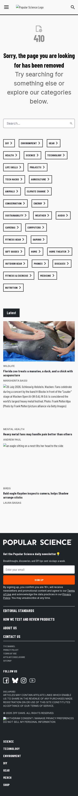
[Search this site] (73, 7)
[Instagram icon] (23, 680)
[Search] (71, 123)
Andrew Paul (12, 439)
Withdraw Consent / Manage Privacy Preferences (40, 718)
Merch (7, 777)
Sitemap (7, 660)
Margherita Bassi (15, 380)
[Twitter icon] (15, 680)
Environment (12, 756)
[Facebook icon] (6, 680)
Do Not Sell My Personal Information (29, 721)
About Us (10, 628)
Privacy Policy (10, 649)
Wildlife (9, 366)
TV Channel (9, 646)
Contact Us (11, 636)
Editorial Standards (18, 610)
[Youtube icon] (32, 680)
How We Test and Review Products (29, 619)
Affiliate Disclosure (14, 657)
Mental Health (13, 429)
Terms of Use (10, 653)
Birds (7, 488)
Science (8, 741)
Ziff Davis (19, 713)
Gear (6, 770)
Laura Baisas (12, 502)
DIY (5, 763)
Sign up (39, 580)
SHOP (6, 785)
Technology (11, 748)
